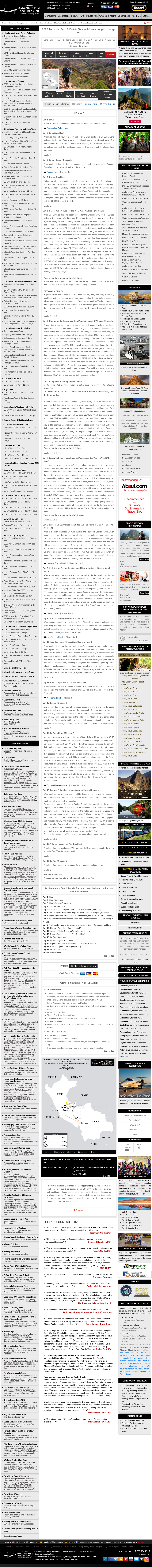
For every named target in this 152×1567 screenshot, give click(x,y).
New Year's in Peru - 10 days (16, 455)
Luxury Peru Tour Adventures (41, 23)
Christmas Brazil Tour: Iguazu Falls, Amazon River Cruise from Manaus (135, 247)
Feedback (117, 1542)
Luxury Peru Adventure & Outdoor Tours (20, 281)
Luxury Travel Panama (130, 738)
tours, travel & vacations (131, 986)
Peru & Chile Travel (129, 1215)
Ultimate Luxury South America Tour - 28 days (20, 276)
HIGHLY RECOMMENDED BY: (60, 1221)
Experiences (124, 16)
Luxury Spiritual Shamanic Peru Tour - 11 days (20, 486)
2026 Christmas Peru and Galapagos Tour (132, 223)
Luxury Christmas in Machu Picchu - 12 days (21, 440)
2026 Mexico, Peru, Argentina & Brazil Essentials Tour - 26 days (19, 617)
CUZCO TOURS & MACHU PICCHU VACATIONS (135, 647)
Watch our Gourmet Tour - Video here (135, 961)
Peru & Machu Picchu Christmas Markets (135, 1430)
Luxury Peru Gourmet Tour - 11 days (18, 491)
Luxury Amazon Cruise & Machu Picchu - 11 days (20, 96)
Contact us (19, 1547)
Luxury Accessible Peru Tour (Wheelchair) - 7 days (15, 477)
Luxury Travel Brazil (129, 695)
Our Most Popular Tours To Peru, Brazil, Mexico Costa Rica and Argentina (134, 390)
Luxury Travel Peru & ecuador (133, 745)
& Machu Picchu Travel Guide (135, 870)
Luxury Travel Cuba (129, 756)
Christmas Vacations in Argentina (135, 218)
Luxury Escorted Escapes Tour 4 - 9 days (20, 511)
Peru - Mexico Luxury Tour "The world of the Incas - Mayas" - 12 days (20, 582)
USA (91, 6)
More (147, 627)
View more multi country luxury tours (18, 622)
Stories (146, 16)
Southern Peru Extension (135, 975)
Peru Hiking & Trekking (131, 322)
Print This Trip (109, 104)
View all (141, 195)
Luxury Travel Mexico (130, 724)
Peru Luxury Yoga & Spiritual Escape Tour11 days (19, 400)
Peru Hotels (135, 923)
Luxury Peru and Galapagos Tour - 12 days (19, 567)
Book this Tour (69, 94)
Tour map (101, 54)
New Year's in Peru (12, 445)
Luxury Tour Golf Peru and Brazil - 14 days (19, 530)
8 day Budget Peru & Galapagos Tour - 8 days (20, 539)
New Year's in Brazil (130, 241)
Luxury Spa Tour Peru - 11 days (16, 385)
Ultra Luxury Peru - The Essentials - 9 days (19, 43)
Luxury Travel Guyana (130, 727)
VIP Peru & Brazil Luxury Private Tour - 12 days (19, 54)
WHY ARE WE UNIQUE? (135, 127)
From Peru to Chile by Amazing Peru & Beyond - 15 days (19, 600)
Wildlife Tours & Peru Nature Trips (135, 311)
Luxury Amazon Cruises (14, 81)
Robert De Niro (133, 1320)
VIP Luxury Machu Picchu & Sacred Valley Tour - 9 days (18, 172)
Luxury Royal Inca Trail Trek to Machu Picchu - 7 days (19, 291)
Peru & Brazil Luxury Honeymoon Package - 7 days (17, 342)
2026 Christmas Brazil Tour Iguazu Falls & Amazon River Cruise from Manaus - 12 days (20, 111)
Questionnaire (56, 1547)
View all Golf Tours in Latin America (19, 676)
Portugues (58, 1542)
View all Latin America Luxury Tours (19, 672)
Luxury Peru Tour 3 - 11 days (15, 649)
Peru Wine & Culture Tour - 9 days (17, 482)
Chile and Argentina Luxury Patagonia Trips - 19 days (19, 612)
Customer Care (129, 1542)
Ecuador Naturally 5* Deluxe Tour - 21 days (19, 662)
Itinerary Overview (63, 54)
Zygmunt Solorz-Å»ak (134, 1328)
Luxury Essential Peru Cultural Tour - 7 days (19, 159)
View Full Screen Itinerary (58, 104)
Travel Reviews (127, 1547)
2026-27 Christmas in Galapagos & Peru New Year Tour (135, 181)
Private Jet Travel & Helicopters (135, 1064)
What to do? (135, 1125)
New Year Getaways (130, 280)
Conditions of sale (32, 1547)
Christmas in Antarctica (131, 266)
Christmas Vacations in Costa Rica (134, 203)
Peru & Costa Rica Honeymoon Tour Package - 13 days (18, 362)
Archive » (124, 630)
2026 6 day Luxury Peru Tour (15, 138)
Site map (67, 1547)
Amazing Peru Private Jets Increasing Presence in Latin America (133, 1406)
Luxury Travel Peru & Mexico (133, 752)
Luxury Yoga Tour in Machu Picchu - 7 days (19, 148)
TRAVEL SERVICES (134, 1140)
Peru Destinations (135, 843)
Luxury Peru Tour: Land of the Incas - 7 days (19, 154)
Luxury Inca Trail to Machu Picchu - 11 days (19, 311)
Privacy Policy (93, 1542)
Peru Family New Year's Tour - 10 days (19, 416)
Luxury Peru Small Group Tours (17, 495)
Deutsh (70, 1542)
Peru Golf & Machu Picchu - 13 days (18, 525)
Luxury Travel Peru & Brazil (132, 742)
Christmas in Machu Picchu (133, 1421)
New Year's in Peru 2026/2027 (134, 238)
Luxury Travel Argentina (131, 692)
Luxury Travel (77, 16)
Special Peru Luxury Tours (15, 470)
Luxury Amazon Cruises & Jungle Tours (20, 626)
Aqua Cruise (127, 461)
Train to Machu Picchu (135, 824)
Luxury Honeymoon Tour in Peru (17, 328)
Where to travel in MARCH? (135, 1115)
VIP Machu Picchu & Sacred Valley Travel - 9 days (18, 177)
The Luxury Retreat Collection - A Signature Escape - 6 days (17, 37)
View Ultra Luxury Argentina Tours (17, 70)
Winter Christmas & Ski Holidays (135, 273)
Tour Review (93, 94)
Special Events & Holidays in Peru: (18, 420)
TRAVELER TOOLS (134, 1111)
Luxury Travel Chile (129, 699)
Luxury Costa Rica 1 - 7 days (15, 633)
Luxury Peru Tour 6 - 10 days (15, 645)
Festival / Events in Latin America (135, 916)
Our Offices (45, 1547)
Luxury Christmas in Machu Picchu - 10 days (21, 434)
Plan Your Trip (135, 1130)
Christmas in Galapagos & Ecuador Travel (132, 174)
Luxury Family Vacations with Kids (18, 407)
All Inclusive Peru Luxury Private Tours (20, 129)
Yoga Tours (8, 389)
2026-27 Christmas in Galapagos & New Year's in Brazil (135, 187)
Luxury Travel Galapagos (131, 706)
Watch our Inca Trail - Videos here (133, 954)
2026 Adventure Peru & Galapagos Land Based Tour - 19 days (20, 264)
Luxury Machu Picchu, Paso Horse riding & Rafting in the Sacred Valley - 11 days (20, 297)
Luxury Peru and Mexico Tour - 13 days (19, 587)
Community (144, 1547)
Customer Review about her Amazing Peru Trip (133, 1424)
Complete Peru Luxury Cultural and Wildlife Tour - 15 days (18, 236)
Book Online (143, 1542)
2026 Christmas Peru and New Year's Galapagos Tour (134, 229)
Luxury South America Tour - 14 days (19, 232)
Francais (82, 1542)
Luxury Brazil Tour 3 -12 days (15, 652)
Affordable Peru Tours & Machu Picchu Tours (134, 328)
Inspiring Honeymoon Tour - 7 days (18, 335)
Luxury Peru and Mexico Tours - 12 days (20, 578)
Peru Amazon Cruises (131, 458)
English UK (33, 1542)
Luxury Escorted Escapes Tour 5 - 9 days (20, 514)
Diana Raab (136, 1337)
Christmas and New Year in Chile (135, 214)
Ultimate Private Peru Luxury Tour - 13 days (19, 221)
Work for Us (106, 1542)
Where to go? (134, 1120)
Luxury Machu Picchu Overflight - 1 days (20, 473)
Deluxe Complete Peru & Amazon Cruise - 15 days (20, 118)
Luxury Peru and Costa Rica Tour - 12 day (19, 573)
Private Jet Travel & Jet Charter (16, 73)
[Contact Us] (48, 8)
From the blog (135, 1416)
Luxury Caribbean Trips (130, 702)
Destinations (64, 16)
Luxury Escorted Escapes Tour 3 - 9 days (20, 507)
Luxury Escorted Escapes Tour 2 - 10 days (19, 503)
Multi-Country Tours (129, 1212)
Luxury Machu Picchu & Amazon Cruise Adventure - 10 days (20, 91)
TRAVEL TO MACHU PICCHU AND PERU (135, 764)
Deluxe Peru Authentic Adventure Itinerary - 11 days (17, 302)
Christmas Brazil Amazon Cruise (135, 198)
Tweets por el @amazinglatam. (130, 821)
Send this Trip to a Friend (86, 104)
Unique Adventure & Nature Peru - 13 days (19, 317)
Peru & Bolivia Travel (130, 1220)
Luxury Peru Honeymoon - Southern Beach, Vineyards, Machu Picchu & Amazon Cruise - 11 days (18, 103)
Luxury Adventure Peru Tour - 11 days (19, 307)
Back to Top (109, 956)
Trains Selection (90, 54)
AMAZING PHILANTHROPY (135, 1176)
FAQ (135, 1134)
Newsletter (133, 637)
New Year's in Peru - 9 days (16, 452)
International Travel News (99, 1413)
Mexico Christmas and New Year (135, 234)
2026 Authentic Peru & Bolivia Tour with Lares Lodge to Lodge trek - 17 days (20, 323)
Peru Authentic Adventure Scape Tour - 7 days (20, 285)
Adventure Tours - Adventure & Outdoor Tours (134, 315)
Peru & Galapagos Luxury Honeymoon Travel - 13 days (19, 356)
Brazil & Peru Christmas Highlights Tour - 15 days (132, 261)
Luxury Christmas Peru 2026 (16, 424)
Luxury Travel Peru (129, 688)
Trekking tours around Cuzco (133, 319)
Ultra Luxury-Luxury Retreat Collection (19, 33)
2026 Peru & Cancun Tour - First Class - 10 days (20, 545)
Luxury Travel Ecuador (130, 709)
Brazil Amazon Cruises (131, 469)
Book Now (135, 121)
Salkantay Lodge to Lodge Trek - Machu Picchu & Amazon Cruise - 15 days (20, 247)
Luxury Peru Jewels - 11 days (16, 200)
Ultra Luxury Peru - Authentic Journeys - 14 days (20, 60)
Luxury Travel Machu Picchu (132, 713)
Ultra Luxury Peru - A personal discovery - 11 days (20, 48)
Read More (144, 559)
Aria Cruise (126, 465)
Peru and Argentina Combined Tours (134, 306)
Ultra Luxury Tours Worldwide (16, 77)
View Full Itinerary (49, 54)
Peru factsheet (81, 94)
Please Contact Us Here (84, 966)
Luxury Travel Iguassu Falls (132, 720)
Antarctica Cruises (129, 472)
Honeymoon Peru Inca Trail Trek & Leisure (18, 373)
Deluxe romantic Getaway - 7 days (18, 338)
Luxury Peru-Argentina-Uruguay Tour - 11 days (19, 556)
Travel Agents (113, 1547)
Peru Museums (134, 853)
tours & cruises (130, 989)
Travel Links (77, 1547)
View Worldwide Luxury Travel (21, 683)
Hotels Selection (77, 54)
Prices (60, 93)
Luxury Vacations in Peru (134, 411)
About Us (136, 16)
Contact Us (50, 16)
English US (18, 1542)
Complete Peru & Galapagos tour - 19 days (19, 259)
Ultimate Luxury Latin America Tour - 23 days (20, 270)
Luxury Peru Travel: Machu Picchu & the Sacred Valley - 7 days (20, 142)
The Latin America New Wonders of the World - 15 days (19, 606)
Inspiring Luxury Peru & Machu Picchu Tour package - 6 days (19, 133)
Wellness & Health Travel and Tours (134, 43)
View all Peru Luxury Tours (15, 668)
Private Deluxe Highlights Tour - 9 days (19, 167)
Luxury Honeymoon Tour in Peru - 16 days (19, 367)
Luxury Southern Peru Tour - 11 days (18, 191)
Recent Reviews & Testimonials (135, 524)
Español (46, 1542)
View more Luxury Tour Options (107, 94)
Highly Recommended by (139, 2)
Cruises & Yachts (107, 16)
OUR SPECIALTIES (20, 744)
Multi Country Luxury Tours (15, 535)
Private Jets (92, 16)
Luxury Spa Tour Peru (13, 379)
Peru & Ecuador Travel (131, 1228)
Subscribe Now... (142, 640)
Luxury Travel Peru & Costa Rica (134, 749)
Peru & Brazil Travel (130, 1217)
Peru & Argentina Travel (131, 1223)
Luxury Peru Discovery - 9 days (16, 164)
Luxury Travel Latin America (134, 655)
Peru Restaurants (135, 848)
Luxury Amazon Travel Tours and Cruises (17, 123)
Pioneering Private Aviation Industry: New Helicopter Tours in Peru (135, 1398)
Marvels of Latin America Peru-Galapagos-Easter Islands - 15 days (18, 595)
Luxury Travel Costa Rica (131, 731)
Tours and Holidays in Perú (18, 23)
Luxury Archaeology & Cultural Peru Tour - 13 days (20, 227)
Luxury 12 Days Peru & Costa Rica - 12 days (19, 656)
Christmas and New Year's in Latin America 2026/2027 (133, 255)
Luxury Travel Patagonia (131, 717)
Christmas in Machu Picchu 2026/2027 (135, 167)
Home (4, 23)
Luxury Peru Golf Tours (13, 519)
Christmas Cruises (129, 277)
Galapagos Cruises (130, 454)
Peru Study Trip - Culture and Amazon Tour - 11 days (19, 204)
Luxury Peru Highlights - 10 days (17, 182)
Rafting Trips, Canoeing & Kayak (135, 324)
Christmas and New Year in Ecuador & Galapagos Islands (134, 209)
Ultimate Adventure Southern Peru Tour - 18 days (20, 253)
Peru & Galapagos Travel (132, 1225)
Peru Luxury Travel (20, 28)
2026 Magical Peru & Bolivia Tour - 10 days (19, 551)
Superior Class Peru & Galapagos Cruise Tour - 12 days (17, 216)
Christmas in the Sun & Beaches (135, 270)
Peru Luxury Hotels (134, 928)
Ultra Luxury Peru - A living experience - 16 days (20, 65)
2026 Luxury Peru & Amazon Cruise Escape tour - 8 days (18, 85)
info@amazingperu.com (60, 8)
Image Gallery (101, 1547)
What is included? (49, 94)
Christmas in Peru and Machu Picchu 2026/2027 (134, 193)
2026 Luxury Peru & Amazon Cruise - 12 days (20, 210)
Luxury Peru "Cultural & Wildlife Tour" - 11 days (19, 195)
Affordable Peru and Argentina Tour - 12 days (20, 562)
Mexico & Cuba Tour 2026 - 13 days (18, 590)
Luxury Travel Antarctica (131, 734)
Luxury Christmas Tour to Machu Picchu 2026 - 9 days (20, 641)
